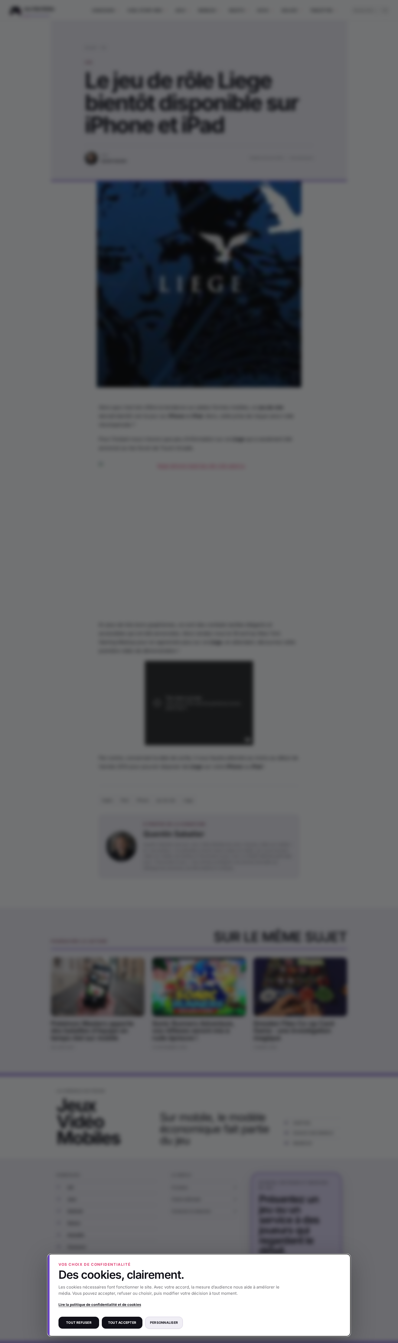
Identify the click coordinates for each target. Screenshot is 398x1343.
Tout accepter (122, 1322)
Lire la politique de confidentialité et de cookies (99, 1304)
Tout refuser (79, 1322)
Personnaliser (164, 1322)
